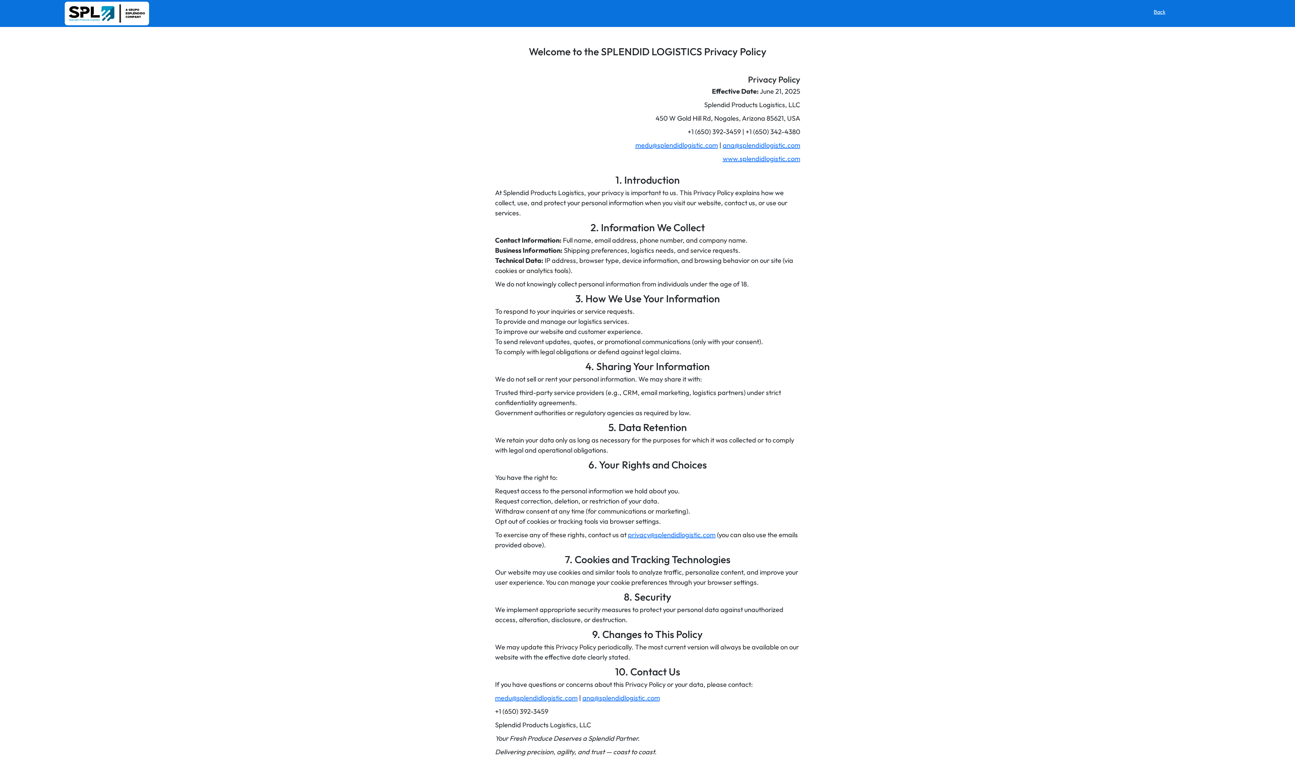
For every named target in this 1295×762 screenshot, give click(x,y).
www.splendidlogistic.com (761, 158)
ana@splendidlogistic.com (761, 145)
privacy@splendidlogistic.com (672, 534)
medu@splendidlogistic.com (676, 145)
